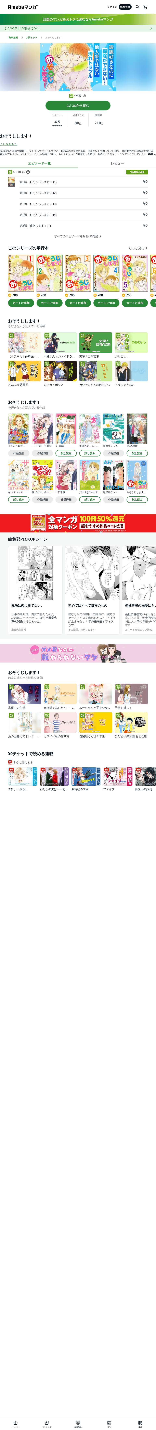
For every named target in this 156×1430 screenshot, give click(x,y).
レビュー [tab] (117, 163)
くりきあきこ (8, 144)
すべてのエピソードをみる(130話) (76, 236)
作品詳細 (18, 453)
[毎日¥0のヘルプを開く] (84, 95)
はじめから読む (78, 105)
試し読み (66, 453)
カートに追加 (21, 303)
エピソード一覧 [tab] (39, 163)
